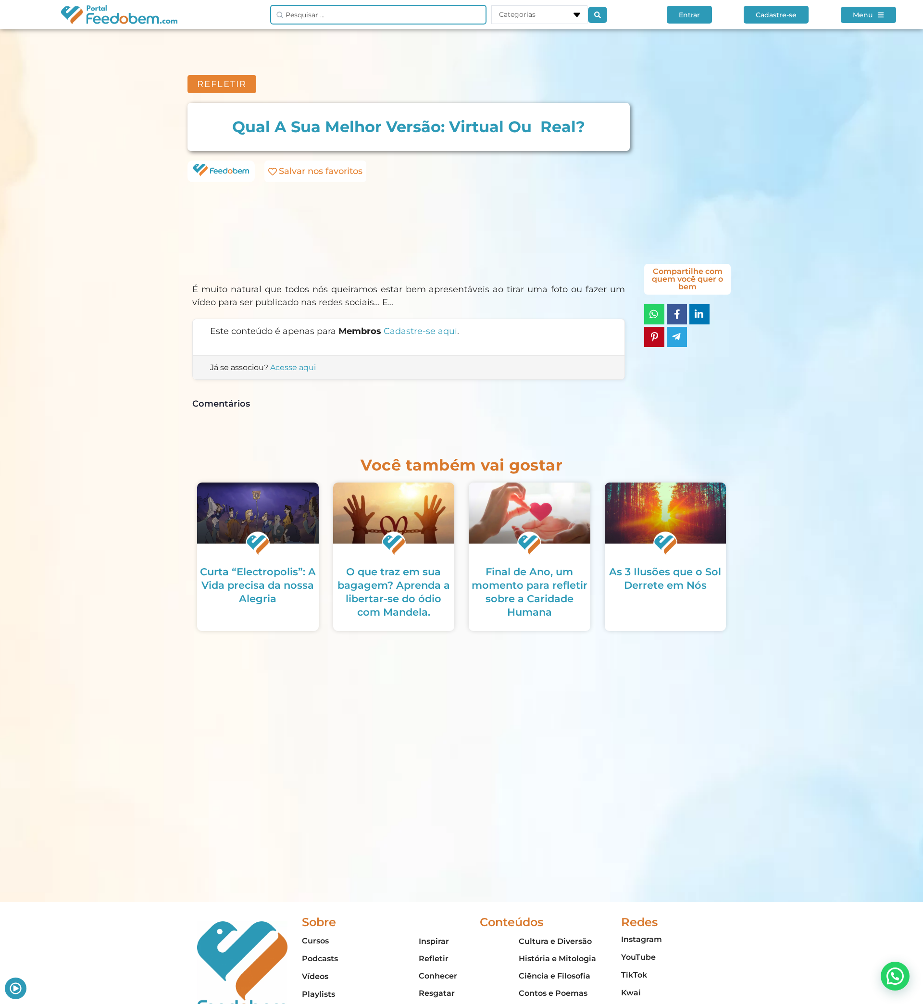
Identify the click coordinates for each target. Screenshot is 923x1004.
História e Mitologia (557, 958)
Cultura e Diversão (555, 941)
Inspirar (434, 941)
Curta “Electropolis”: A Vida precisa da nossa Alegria (258, 585)
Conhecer (438, 975)
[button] (895, 976)
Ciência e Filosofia (554, 975)
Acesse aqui (293, 367)
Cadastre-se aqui (420, 331)
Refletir (434, 958)
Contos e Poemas (553, 993)
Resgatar (437, 993)
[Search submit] (597, 15)
